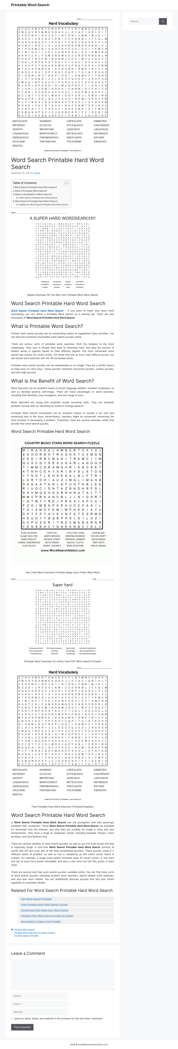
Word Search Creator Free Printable (41, 921)
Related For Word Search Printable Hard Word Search (43, 204)
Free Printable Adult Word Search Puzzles (44, 904)
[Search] (163, 21)
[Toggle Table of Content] (65, 183)
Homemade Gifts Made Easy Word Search (44, 910)
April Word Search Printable (36, 899)
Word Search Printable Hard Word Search (35, 187)
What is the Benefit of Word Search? (33, 194)
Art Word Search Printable (26, 935)
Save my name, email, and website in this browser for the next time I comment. (58, 1018)
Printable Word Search (30, 5)
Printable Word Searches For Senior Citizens (34, 932)
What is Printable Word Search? (31, 191)
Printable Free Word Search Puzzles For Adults (47, 915)
